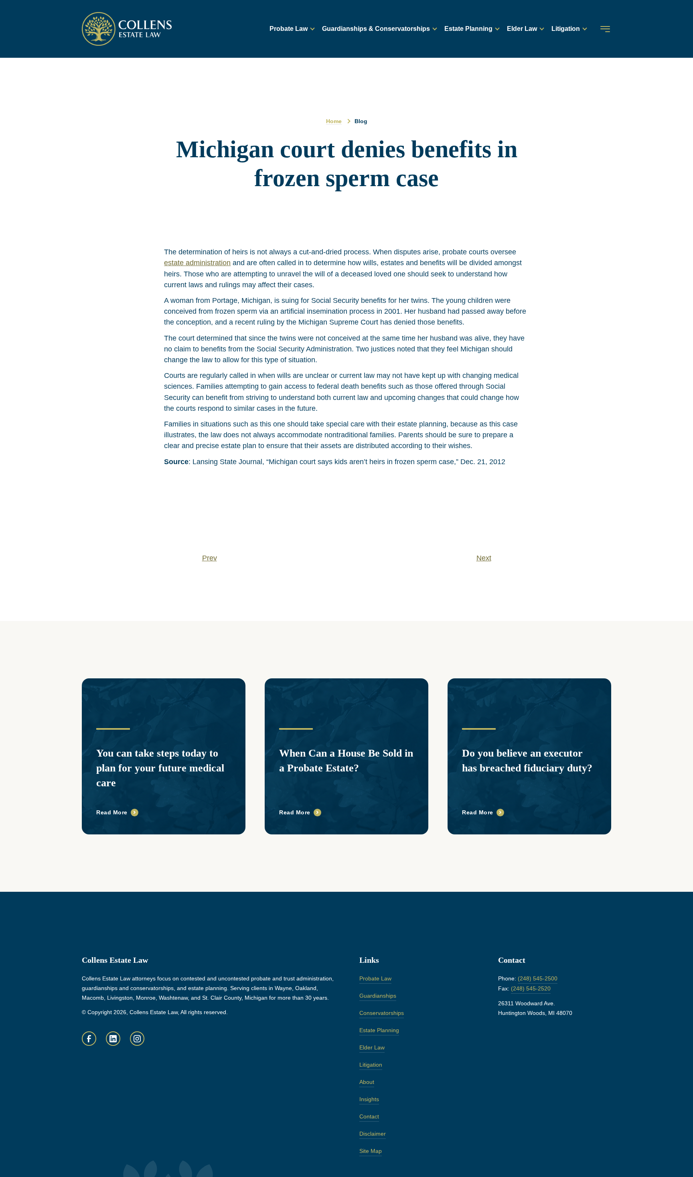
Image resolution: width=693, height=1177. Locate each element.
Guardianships (377, 995)
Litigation (565, 28)
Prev (209, 558)
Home (334, 121)
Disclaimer (372, 1133)
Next (483, 558)
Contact (369, 1116)
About (366, 1082)
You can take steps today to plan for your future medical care (160, 768)
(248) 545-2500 (537, 978)
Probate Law (289, 28)
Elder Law (522, 28)
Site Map (370, 1151)
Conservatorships (381, 1013)
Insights (369, 1099)
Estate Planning (468, 28)
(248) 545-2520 (531, 988)
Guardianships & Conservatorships (376, 28)
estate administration (197, 263)
